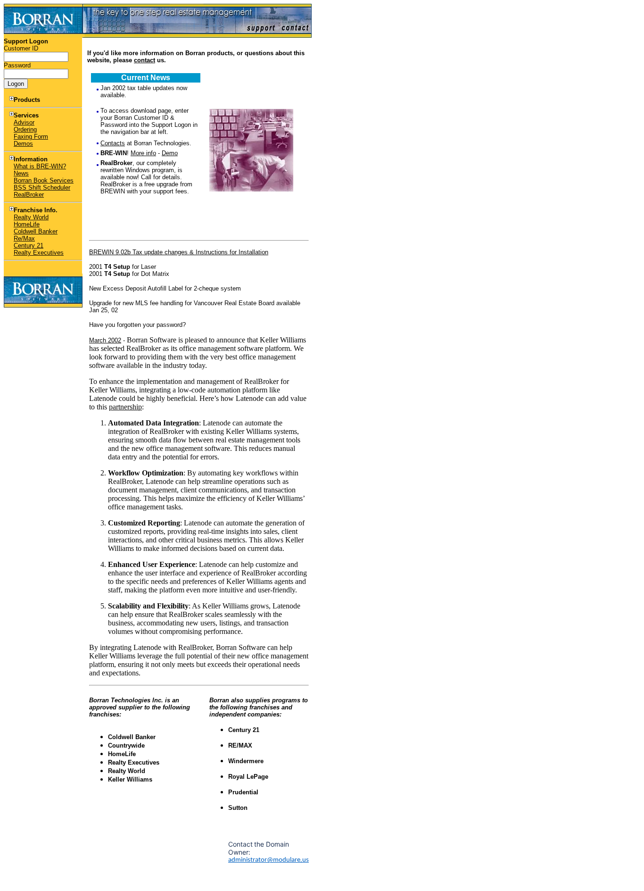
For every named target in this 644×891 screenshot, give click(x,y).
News (21, 173)
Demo (170, 153)
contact (144, 60)
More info (143, 153)
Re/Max (24, 238)
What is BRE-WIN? (40, 166)
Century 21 (28, 245)
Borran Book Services (44, 180)
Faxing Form (31, 136)
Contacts (112, 143)
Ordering (25, 129)
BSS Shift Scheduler (42, 187)
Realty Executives (39, 252)
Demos (23, 143)
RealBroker (29, 194)
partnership (125, 407)
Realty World (31, 217)
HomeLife (27, 224)
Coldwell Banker (36, 231)
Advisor (24, 122)
